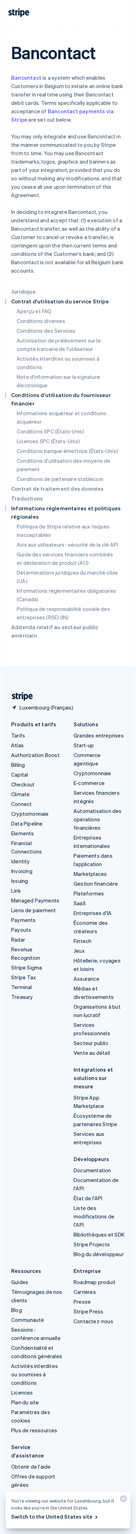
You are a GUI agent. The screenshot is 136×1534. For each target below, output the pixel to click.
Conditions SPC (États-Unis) (50, 431)
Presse (82, 1301)
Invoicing (21, 870)
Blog (16, 1309)
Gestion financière (96, 883)
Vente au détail (92, 1052)
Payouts (21, 929)
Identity (20, 861)
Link (16, 890)
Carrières (85, 1291)
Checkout (23, 784)
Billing (18, 764)
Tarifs (18, 735)
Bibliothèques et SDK (99, 1234)
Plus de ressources (34, 1430)
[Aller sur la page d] (19, 696)
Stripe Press (88, 1311)
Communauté (27, 1319)
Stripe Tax (23, 977)
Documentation (92, 1170)
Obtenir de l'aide (31, 1466)
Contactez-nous (93, 1321)
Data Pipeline (27, 823)
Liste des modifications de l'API (94, 1216)
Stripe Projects (92, 1244)
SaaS (80, 903)
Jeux (79, 950)
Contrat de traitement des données (57, 488)
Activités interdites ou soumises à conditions (34, 1374)
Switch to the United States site (51, 1516)
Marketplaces (90, 873)
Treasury (22, 996)
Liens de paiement (33, 910)
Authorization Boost (35, 754)
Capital (19, 774)
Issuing (19, 880)
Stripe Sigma (26, 967)
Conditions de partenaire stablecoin (60, 478)
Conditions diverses (41, 320)
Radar (18, 939)
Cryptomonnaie (30, 813)
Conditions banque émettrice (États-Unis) (67, 450)
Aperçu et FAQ (34, 311)
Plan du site (25, 1402)
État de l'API (88, 1198)
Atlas (17, 745)
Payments (23, 919)
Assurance (86, 978)
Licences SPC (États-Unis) (48, 441)
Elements (22, 833)
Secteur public (91, 1042)
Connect (21, 803)
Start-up (84, 745)
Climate (20, 794)
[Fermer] (122, 1500)
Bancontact (26, 77)
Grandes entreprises (99, 735)
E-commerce (89, 782)
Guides (19, 1282)
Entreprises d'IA (93, 912)
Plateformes (89, 893)
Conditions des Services (46, 330)
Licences (22, 1392)
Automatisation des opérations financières (98, 819)
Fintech (82, 940)
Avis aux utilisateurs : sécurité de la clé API (67, 544)
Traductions (27, 498)
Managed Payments (35, 900)
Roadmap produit (94, 1282)
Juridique (23, 291)
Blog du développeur (99, 1254)
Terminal (21, 987)
